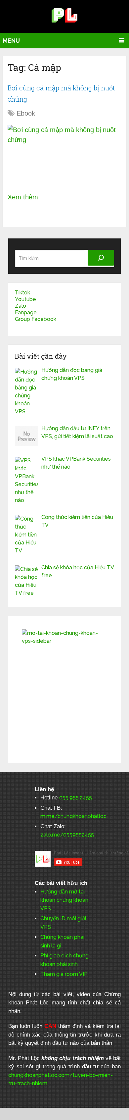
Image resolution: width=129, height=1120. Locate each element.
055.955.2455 (75, 797)
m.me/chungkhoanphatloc (73, 816)
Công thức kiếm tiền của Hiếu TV (77, 521)
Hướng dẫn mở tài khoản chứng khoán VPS (64, 900)
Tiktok (22, 292)
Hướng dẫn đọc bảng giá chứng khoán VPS (71, 374)
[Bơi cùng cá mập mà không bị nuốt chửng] (64, 154)
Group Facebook (35, 319)
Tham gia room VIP (64, 974)
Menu (11, 40)
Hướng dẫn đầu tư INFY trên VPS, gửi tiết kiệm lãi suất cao (77, 432)
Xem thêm (23, 197)
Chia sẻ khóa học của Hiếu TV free (77, 571)
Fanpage (26, 312)
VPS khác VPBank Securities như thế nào (76, 463)
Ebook (26, 113)
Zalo (20, 306)
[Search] (101, 258)
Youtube (25, 299)
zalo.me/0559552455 (67, 835)
